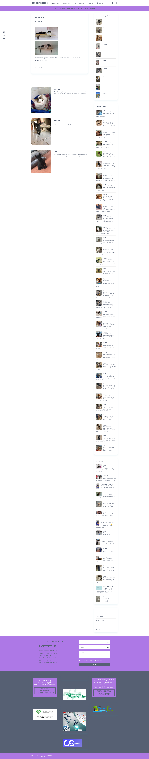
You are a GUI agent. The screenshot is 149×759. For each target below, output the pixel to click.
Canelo (105, 131)
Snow (105, 512)
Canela (105, 352)
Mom (104, 36)
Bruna (105, 194)
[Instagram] (116, 3)
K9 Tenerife (39, 3)
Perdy (105, 363)
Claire (105, 521)
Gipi (104, 151)
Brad (104, 383)
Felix (104, 576)
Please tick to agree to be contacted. (92, 660)
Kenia (105, 227)
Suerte (105, 205)
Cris (104, 184)
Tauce (105, 68)
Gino (104, 445)
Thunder (105, 414)
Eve (104, 85)
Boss (104, 531)
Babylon (105, 540)
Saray (105, 141)
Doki (104, 60)
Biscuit (57, 120)
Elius (104, 120)
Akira (104, 19)
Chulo (105, 502)
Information (55, 3)
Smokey (105, 475)
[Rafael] (41, 100)
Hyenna (105, 279)
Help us (90, 3)
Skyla (104, 394)
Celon (105, 332)
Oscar (105, 248)
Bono (104, 215)
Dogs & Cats (66, 3)
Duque (105, 268)
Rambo (105, 342)
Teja (104, 110)
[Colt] (41, 161)
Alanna (105, 321)
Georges (105, 557)
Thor (104, 404)
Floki (104, 28)
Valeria (105, 44)
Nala (104, 435)
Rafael (57, 89)
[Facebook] (112, 3)
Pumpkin (105, 93)
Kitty (104, 373)
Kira (104, 162)
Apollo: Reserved (108, 484)
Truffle (105, 493)
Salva (105, 76)
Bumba (105, 425)
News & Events (79, 3)
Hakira (105, 290)
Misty (104, 174)
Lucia (104, 237)
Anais (105, 301)
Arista (105, 548)
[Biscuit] (41, 131)
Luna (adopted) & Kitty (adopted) (108, 587)
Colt (55, 152)
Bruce (105, 565)
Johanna (105, 311)
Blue (104, 597)
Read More (84, 93)
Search (101, 3)
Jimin (104, 52)
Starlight (105, 465)
